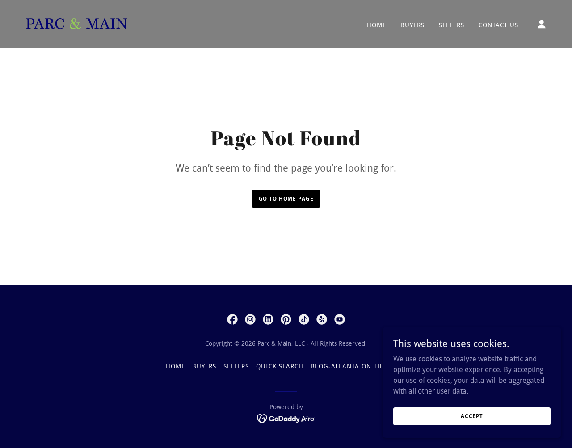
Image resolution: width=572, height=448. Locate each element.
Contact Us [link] (498, 25)
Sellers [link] (451, 25)
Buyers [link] (412, 25)
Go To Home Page (286, 199)
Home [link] (376, 25)
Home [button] (175, 366)
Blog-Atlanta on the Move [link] (358, 366)
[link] (76, 23)
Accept (472, 416)
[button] (542, 24)
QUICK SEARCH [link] (279, 366)
